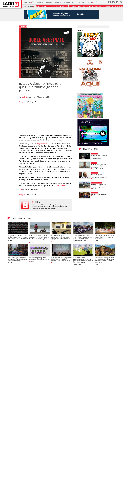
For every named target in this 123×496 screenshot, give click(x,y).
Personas (29, 2)
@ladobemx (31, 97)
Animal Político (60, 186)
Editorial (81, 2)
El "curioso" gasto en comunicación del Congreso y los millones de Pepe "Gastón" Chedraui (78, 6)
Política (58, 2)
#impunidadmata (42, 144)
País (73, 2)
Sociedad (39, 2)
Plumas (90, 2)
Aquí (20, 189)
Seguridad (49, 2)
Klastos (85, 122)
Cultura (67, 2)
